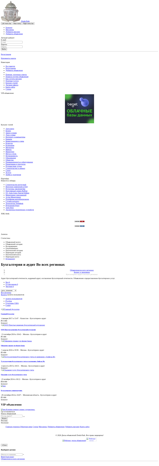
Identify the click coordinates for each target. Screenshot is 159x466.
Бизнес (8, 131)
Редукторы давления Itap (15, 189)
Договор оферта (12, 85)
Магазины (10, 30)
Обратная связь (26, 427)
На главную (10, 66)
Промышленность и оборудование (19, 162)
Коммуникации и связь (15, 141)
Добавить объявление (14, 34)
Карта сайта (10, 87)
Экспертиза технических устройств (20, 210)
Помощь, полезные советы (16, 75)
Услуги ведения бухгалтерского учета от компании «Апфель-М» (23, 361)
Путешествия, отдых (14, 166)
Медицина (10, 147)
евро (8, 305)
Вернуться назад (7, 457)
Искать (4, 418)
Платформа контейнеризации (17, 199)
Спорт (8, 170)
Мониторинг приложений (16, 195)
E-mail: (3, 40)
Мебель (9, 150)
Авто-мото (10, 129)
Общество (10, 160)
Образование (11, 158)
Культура (9, 143)
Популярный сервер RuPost (16, 191)
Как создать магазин (14, 79)
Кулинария (10, 145)
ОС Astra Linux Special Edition (17, 193)
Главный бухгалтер (7, 314)
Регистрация (6, 54)
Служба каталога (12, 201)
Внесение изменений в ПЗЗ (17, 187)
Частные (10, 286)
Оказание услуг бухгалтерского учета (14, 374)
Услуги (8, 173)
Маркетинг (10, 152)
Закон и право (11, 133)
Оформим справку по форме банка (13, 345)
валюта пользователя (14, 299)
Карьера (9, 139)
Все (8, 282)
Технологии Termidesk (14, 203)
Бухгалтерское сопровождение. (11, 390)
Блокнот (9, 28)
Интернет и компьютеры (15, 137)
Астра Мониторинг (13, 197)
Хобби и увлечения (13, 175)
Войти (4, 49)
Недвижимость (12, 156)
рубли (9, 301)
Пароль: (4, 44)
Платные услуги (12, 81)
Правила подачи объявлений (17, 77)
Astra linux (10, 208)
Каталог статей (12, 83)
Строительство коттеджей (16, 185)
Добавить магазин (13, 32)
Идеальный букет (12, 206)
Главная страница (13, 427)
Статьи (8, 89)
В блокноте (10, 259)
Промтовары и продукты (15, 164)
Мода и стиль (11, 154)
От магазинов (12, 284)
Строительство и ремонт (15, 168)
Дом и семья (10, 135)
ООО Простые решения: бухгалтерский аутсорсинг (18, 330)
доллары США (12, 303)
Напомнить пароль (8, 58)
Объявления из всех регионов (13, 459)
